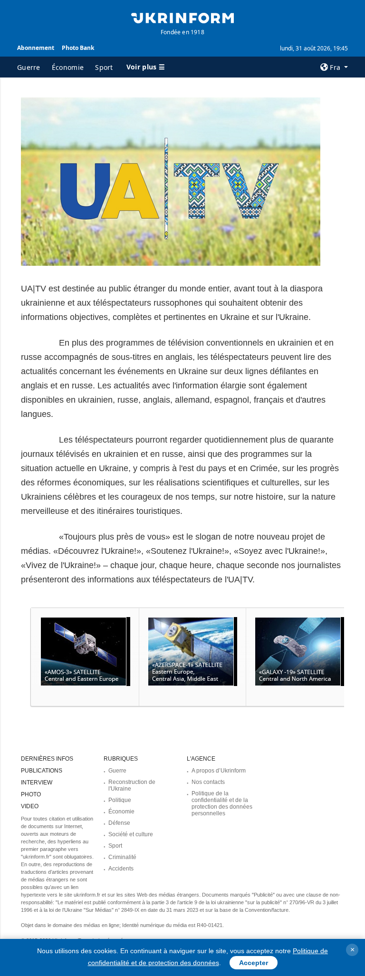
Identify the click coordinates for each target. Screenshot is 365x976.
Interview (36, 782)
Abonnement (35, 48)
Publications (41, 770)
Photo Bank (78, 48)
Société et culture (130, 834)
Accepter (253, 962)
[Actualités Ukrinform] (182, 17)
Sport (104, 67)
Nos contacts (208, 782)
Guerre (28, 67)
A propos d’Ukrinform (219, 770)
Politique (119, 800)
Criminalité (122, 857)
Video (29, 806)
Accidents (121, 868)
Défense (119, 823)
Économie (68, 67)
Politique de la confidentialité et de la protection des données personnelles (222, 803)
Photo (31, 794)
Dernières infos (47, 758)
